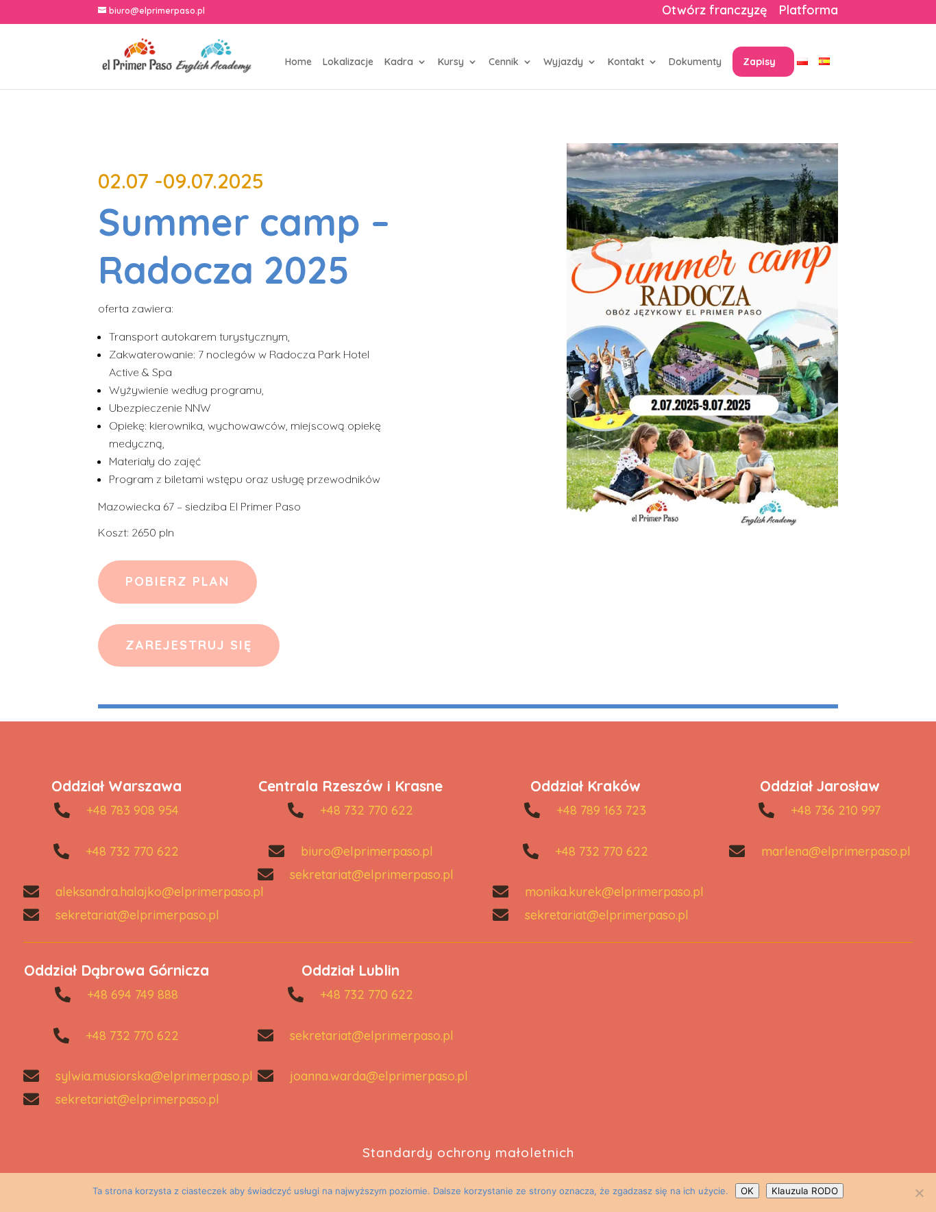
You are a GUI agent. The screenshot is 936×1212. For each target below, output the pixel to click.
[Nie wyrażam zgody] (919, 1193)
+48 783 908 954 (132, 810)
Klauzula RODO (805, 1190)
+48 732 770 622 (132, 851)
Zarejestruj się (188, 645)
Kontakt (626, 62)
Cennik (504, 62)
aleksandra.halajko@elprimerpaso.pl (160, 892)
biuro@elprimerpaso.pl (367, 851)
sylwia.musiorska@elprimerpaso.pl (154, 1076)
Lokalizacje (348, 62)
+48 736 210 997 (835, 810)
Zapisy (759, 61)
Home (298, 62)
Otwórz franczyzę (714, 12)
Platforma (808, 12)
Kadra (398, 62)
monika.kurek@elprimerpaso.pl (614, 892)
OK (747, 1190)
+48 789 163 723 (601, 810)
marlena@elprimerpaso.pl (836, 851)
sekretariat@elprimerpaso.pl (137, 915)
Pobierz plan (177, 581)
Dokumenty (695, 62)
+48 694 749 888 (132, 994)
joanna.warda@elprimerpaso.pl (379, 1076)
